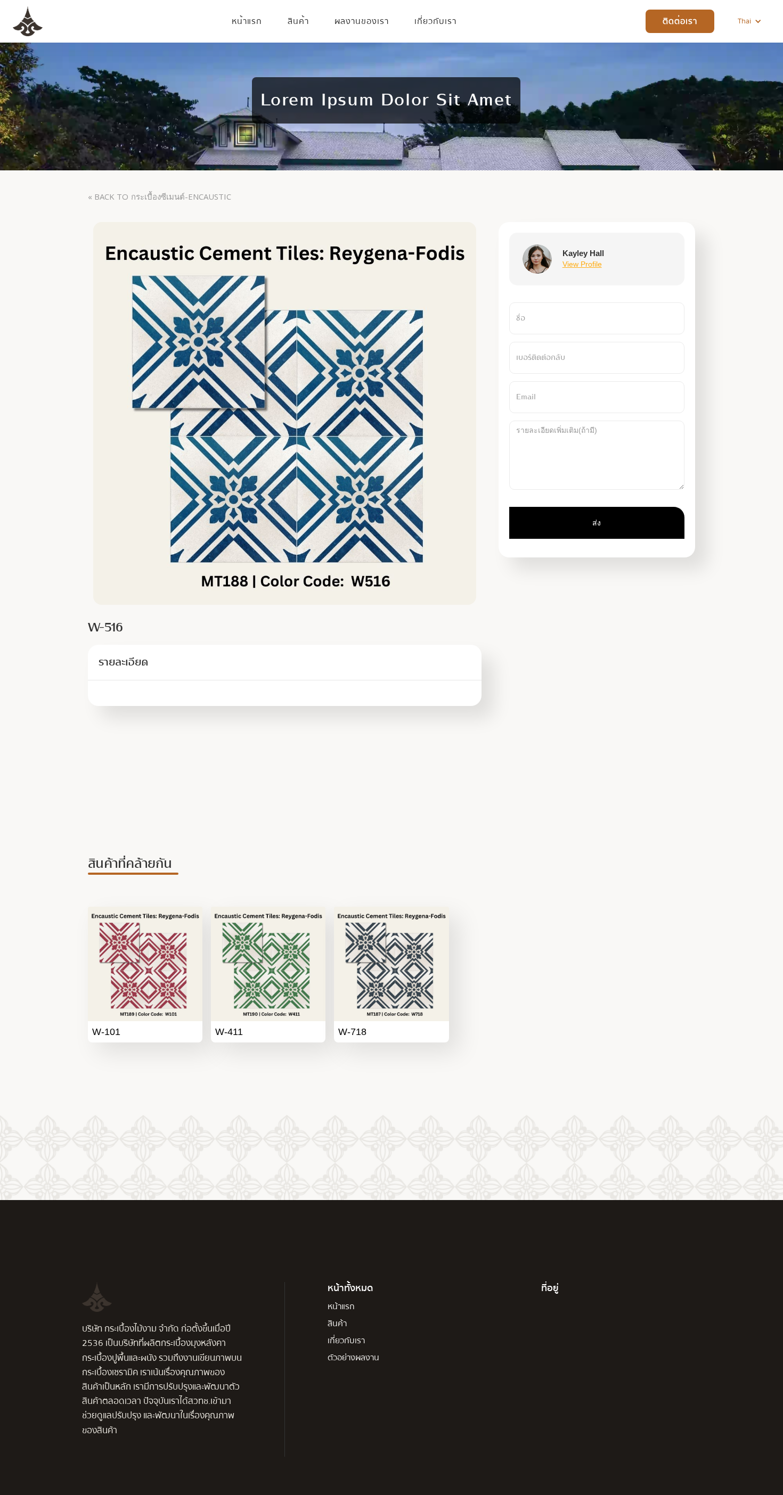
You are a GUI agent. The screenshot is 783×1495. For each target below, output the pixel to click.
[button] (749, 21)
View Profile (582, 264)
